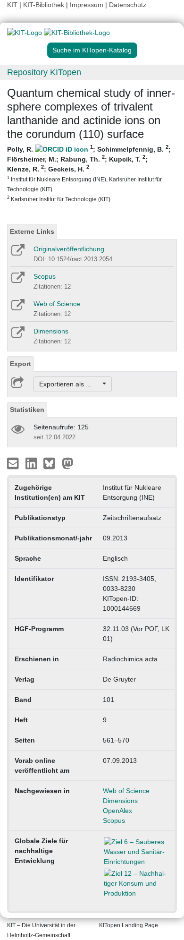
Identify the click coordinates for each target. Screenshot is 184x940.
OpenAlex (117, 810)
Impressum (86, 5)
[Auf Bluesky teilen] (51, 463)
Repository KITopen (44, 72)
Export (20, 363)
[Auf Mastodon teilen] (68, 463)
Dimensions (50, 331)
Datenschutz (127, 5)
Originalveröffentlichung (68, 249)
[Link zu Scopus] (17, 280)
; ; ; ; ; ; (89, 173)
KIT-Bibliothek (44, 5)
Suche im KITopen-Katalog (92, 50)
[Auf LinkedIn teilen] (32, 463)
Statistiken (27, 409)
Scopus (44, 276)
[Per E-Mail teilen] (14, 463)
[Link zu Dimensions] (17, 335)
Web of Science (56, 304)
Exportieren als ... (70, 384)
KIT (12, 5)
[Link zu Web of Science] (17, 308)
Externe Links (32, 231)
